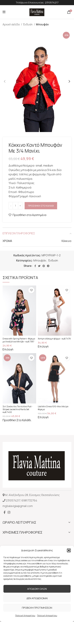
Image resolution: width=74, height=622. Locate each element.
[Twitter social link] (39, 266)
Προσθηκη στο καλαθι (41, 205)
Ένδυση (28, 24)
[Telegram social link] (48, 266)
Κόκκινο (66, 241)
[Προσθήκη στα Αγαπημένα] (31, 290)
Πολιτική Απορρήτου (25, 615)
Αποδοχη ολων (37, 589)
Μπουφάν (42, 24)
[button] (69, 550)
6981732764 (29, 500)
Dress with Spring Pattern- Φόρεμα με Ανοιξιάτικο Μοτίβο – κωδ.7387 (19, 340)
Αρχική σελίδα (11, 24)
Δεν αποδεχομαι (37, 598)
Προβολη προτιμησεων (37, 607)
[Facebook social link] (35, 266)
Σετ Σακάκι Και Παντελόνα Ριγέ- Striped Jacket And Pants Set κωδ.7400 (17, 409)
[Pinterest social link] (43, 266)
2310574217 (52, 2)
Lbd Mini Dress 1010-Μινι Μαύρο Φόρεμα (53, 408)
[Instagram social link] (9, 512)
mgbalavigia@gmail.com (18, 506)
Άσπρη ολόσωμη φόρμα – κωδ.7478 (54, 338)
